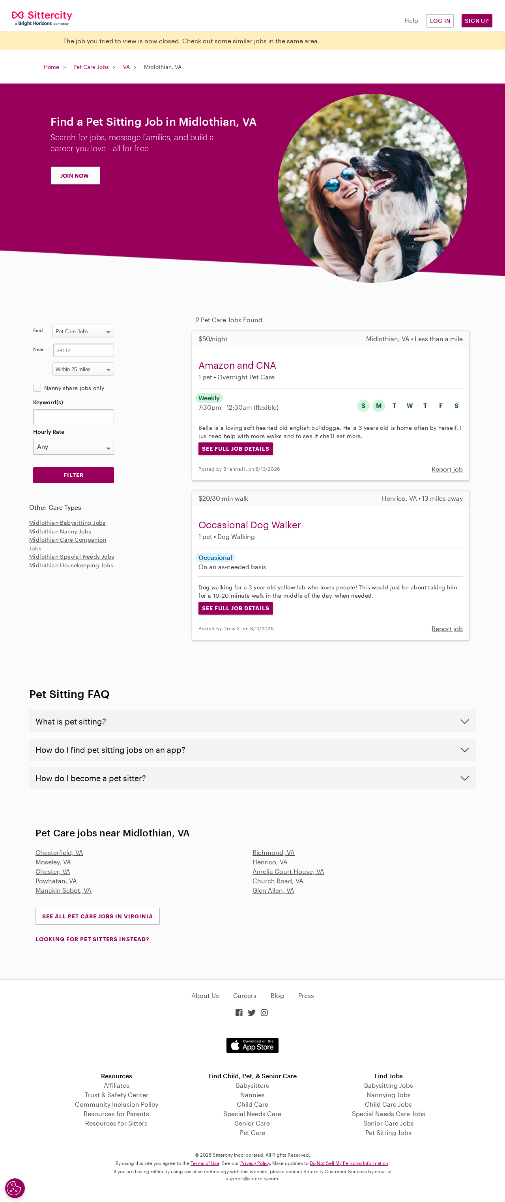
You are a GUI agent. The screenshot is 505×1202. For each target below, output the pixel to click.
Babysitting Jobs (388, 1085)
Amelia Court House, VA (288, 871)
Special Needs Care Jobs (388, 1113)
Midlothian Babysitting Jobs (67, 522)
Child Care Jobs (388, 1104)
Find (38, 330)
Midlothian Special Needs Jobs (71, 556)
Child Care (252, 1104)
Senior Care (252, 1123)
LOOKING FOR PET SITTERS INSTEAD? (92, 939)
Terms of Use (205, 1163)
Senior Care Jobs (388, 1123)
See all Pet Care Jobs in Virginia (97, 916)
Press (306, 995)
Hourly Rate (48, 431)
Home (51, 66)
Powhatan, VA (56, 880)
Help (411, 20)
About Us (205, 995)
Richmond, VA (273, 852)
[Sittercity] (42, 18)
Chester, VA (53, 871)
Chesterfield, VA (59, 852)
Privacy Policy (255, 1163)
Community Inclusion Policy (116, 1104)
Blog (277, 995)
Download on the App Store (252, 1045)
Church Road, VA (277, 880)
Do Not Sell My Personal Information (349, 1163)
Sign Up (477, 20)
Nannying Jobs (389, 1094)
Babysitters (252, 1085)
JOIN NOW (74, 175)
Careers (244, 995)
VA (126, 66)
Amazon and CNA (237, 365)
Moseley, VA (53, 862)
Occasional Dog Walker (249, 524)
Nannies (252, 1094)
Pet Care (252, 1132)
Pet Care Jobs (91, 66)
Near (38, 349)
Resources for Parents (116, 1113)
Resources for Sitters (116, 1123)
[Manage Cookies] (15, 1188)
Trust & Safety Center (116, 1094)
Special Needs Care (252, 1113)
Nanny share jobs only (74, 388)
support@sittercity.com (252, 1178)
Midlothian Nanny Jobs (60, 531)
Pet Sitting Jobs (388, 1132)
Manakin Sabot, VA (64, 890)
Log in (440, 20)
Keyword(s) (48, 402)
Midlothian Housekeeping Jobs (71, 565)
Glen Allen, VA (273, 890)
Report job (447, 469)
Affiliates (116, 1085)
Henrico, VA (270, 862)
